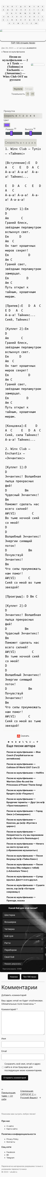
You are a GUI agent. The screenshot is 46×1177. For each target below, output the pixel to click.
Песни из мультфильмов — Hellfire (25, 773)
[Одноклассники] (15, 741)
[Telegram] (19, 741)
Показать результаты (12, 964)
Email (4, 1051)
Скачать (24, 736)
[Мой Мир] (33, 741)
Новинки (14, 977)
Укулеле (18, 89)
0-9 (36, 23)
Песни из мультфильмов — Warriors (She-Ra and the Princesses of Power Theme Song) (24, 781)
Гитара (28, 89)
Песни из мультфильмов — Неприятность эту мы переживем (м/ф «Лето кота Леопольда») (25, 835)
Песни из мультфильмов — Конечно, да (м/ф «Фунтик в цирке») (22, 823)
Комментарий (9, 1009)
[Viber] (26, 741)
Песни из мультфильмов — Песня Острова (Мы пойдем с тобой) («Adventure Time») (25, 867)
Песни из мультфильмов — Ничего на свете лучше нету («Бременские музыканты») (25, 847)
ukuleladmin (31, 48)
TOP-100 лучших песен (23, 43)
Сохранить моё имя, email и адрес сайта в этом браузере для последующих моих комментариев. (23, 1067)
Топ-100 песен (29, 977)
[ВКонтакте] (12, 741)
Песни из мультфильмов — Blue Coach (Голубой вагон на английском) (24, 755)
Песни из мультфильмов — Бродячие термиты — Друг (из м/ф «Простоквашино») (25, 802)
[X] (23, 741)
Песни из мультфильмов (14, 52)
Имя (3, 1038)
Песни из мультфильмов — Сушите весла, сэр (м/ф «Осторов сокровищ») (25, 888)
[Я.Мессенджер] (8, 741)
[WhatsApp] (30, 741)
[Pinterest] (37, 741)
